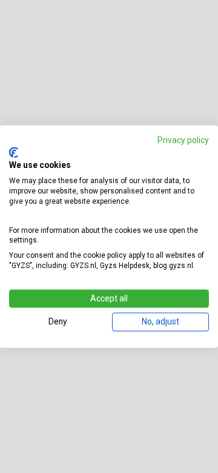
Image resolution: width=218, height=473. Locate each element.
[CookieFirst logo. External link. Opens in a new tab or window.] (13, 152)
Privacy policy (183, 140)
